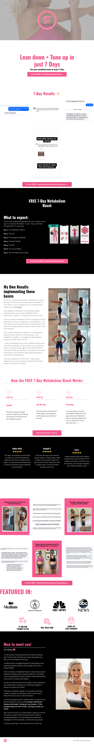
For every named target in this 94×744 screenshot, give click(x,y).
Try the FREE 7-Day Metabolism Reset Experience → (47, 184)
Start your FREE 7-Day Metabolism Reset (47, 261)
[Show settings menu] (89, 38)
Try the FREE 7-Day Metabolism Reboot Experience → (47, 583)
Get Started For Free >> (47, 433)
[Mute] (85, 38)
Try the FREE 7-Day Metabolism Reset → (47, 74)
